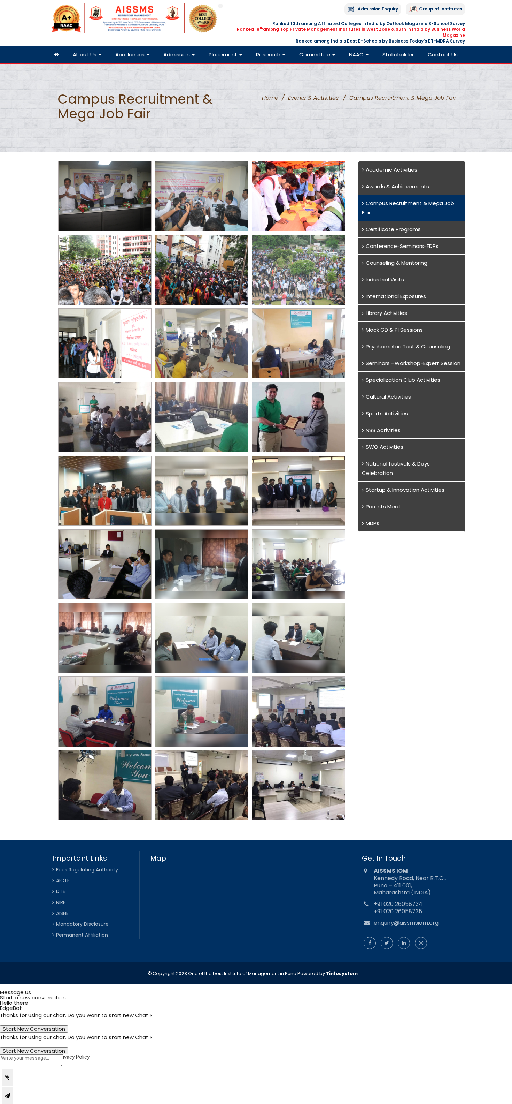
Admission (177, 54)
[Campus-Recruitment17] (201, 564)
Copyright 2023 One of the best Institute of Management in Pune (224, 973)
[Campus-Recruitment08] (201, 343)
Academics (130, 54)
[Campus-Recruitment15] (298, 491)
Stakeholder (398, 54)
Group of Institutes (440, 9)
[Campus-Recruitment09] (298, 343)
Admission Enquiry (378, 9)
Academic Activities (391, 169)
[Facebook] (370, 942)
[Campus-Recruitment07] (105, 343)
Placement (224, 54)
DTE (60, 891)
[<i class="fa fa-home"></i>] (56, 54)
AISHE (62, 913)
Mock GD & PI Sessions (394, 329)
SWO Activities (384, 447)
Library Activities (386, 313)
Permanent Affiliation (82, 934)
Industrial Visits (385, 279)
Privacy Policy (74, 1057)
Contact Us (443, 54)
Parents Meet (383, 506)
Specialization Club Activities (403, 380)
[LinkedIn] (404, 942)
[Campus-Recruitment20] (201, 638)
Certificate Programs (393, 229)
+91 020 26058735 (398, 911)
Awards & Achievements (397, 186)
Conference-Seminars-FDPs (402, 246)
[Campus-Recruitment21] (298, 638)
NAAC (357, 54)
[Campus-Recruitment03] (298, 196)
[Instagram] (421, 942)
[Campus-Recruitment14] (201, 491)
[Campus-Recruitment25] (105, 785)
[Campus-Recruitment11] (201, 417)
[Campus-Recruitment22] (105, 711)
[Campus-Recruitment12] (298, 417)
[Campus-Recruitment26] (201, 785)
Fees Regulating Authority (87, 869)
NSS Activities (383, 430)
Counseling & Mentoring (396, 262)
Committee (315, 54)
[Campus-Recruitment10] (105, 417)
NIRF (60, 902)
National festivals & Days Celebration (396, 468)
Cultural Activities (388, 396)
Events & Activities (313, 98)
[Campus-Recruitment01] (105, 196)
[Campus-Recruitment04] (105, 270)
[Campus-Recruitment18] (298, 564)
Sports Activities (387, 413)
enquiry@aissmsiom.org (406, 923)
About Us (85, 54)
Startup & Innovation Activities (405, 489)
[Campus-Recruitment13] (105, 491)
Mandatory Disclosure (82, 924)
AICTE (63, 880)
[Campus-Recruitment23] (201, 711)
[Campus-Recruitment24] (298, 711)
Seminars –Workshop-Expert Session (413, 363)
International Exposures (396, 296)
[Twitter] (387, 942)
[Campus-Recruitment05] (201, 270)
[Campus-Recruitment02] (201, 196)
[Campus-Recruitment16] (105, 564)
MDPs (372, 523)
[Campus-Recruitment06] (298, 270)
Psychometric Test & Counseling (408, 346)
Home (270, 98)
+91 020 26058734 (398, 904)
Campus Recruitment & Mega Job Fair (408, 207)
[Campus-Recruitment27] (298, 785)
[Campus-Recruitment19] (105, 638)
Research (269, 54)
